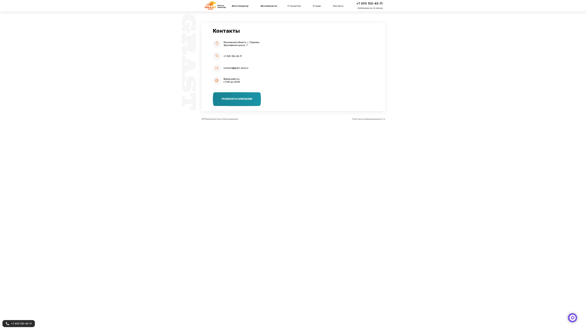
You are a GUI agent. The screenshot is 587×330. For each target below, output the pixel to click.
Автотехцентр (240, 6)
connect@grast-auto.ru (235, 68)
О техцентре (294, 6)
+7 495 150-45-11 (369, 3)
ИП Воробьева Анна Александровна (220, 119)
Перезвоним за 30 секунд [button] (370, 8)
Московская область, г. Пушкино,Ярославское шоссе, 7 (241, 44)
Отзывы (317, 6)
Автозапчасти (268, 6)
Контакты (338, 6)
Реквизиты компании (237, 98)
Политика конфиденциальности (368, 119)
